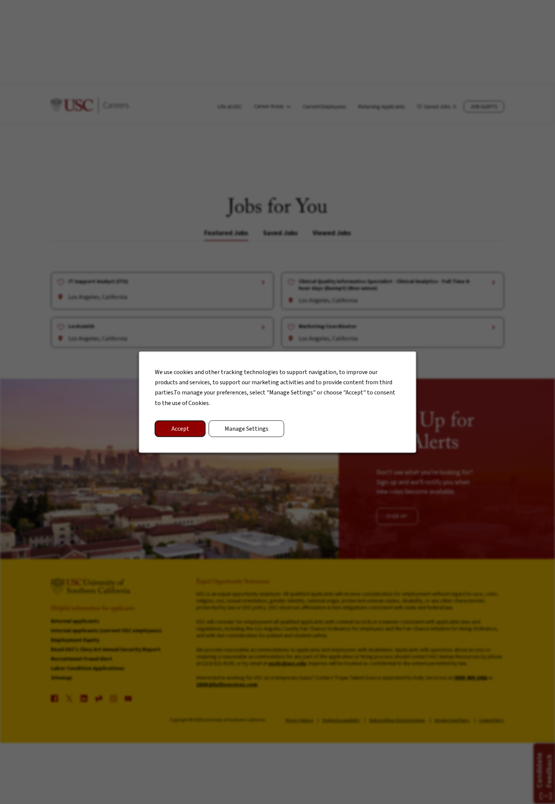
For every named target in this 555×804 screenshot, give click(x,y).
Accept (180, 428)
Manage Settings (246, 428)
